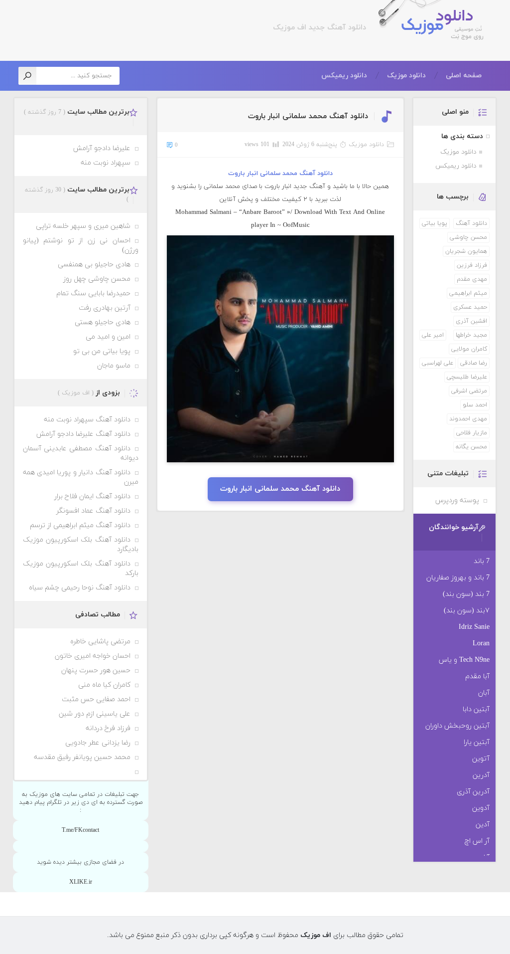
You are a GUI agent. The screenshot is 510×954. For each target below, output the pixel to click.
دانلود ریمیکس (344, 75)
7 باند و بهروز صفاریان (458, 577)
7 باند (482, 561)
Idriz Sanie (474, 627)
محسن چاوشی (468, 237)
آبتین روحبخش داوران (457, 726)
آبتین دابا (476, 709)
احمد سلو (475, 405)
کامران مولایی (469, 349)
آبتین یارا (477, 742)
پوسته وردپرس (457, 500)
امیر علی (433, 335)
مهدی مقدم (472, 279)
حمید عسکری (470, 307)
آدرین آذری (473, 791)
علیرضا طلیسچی (467, 377)
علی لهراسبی (437, 363)
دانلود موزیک (406, 75)
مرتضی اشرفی (469, 391)
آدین (483, 824)
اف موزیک (436, 26)
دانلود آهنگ (471, 223)
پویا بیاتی (434, 223)
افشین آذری (471, 321)
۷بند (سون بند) (467, 610)
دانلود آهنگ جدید (336, 27)
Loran (481, 643)
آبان (484, 693)
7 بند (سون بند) (466, 594)
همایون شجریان (466, 251)
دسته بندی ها (462, 136)
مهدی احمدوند (468, 419)
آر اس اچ (477, 841)
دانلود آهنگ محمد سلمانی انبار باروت (308, 116)
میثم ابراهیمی (468, 293)
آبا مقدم (477, 676)
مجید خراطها (471, 335)
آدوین (481, 808)
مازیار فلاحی (471, 433)
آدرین (481, 775)
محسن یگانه (471, 447)
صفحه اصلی (464, 75)
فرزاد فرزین (472, 265)
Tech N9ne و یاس (464, 660)
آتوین (481, 758)
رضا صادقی (473, 363)
